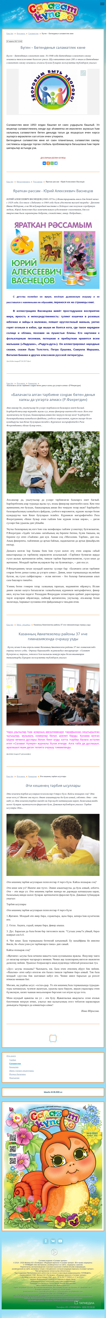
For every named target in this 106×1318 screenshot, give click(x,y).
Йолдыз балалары (17, 1074)
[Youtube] (60, 1243)
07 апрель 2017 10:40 (14, 41)
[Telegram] (56, 163)
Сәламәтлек (15, 1063)
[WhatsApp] (52, 163)
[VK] (53, 1243)
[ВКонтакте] (44, 163)
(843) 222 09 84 (88, 1307)
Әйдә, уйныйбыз (23, 625)
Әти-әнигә (11, 1056)
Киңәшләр (13, 1067)
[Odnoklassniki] (46, 1243)
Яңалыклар (14, 1078)
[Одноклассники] (48, 163)
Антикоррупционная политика (39, 1300)
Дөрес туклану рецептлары (21, 1071)
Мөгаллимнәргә (23, 182)
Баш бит (9, 34)
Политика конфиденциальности (65, 1300)
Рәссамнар (37, 182)
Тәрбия (12, 1060)
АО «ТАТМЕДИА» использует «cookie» (30, 1296)
